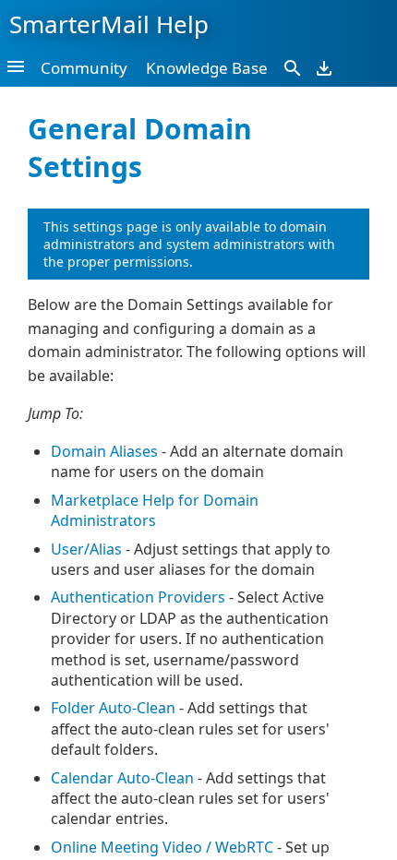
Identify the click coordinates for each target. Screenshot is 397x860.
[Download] (324, 67)
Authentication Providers (138, 597)
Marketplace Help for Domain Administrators (155, 510)
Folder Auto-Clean (113, 708)
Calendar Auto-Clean (122, 778)
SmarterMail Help (109, 24)
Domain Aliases (104, 451)
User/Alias (86, 549)
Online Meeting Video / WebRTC (162, 847)
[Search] (292, 67)
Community (84, 67)
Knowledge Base (207, 67)
